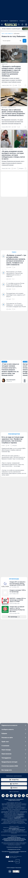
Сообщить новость (8, 729)
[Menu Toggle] (2, 24)
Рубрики (4, 733)
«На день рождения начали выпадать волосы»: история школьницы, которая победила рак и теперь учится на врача (13, 155)
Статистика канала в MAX (10, 766)
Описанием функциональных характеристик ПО (14, 838)
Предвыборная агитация (9, 762)
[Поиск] (19, 24)
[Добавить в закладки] (25, 85)
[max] (19, 795)
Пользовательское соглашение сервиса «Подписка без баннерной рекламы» (14, 852)
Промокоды (22, 20)
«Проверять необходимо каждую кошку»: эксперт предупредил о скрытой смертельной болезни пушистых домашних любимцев (11, 71)
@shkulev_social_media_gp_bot (18, 829)
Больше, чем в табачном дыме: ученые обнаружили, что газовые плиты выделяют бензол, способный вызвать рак (13, 113)
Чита (3, 33)
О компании (5, 745)
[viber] (15, 795)
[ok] (11, 795)
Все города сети (7, 770)
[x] (23, 795)
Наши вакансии (6, 754)
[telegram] (3, 795)
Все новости (4, 20)
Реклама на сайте (7, 737)
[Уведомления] (22, 24)
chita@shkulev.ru (20, 814)
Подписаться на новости (9, 725)
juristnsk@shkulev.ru (20, 816)
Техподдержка (6, 758)
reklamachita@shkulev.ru (14, 828)
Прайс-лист (5, 741)
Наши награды (6, 749)
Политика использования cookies (14, 847)
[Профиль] (26, 24)
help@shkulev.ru (17, 818)
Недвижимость (13, 20)
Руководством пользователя (14, 837)
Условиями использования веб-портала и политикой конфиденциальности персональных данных (14, 840)
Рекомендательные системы (14, 849)
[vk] (7, 795)
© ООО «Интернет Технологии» (14, 867)
